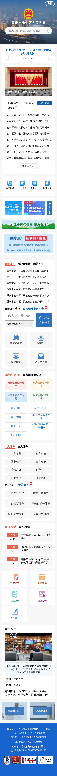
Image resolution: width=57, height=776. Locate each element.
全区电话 (23, 729)
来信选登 (10, 527)
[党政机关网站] (15, 760)
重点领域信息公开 (33, 374)
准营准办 (16, 469)
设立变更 (41, 461)
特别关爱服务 (16, 514)
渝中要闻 (44, 103)
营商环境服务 (41, 493)
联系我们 (11, 729)
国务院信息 (12, 103)
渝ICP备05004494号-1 (33, 746)
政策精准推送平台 (35, 308)
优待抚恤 (41, 477)
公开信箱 (46, 729)
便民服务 (25, 484)
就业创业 (16, 461)
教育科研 (41, 453)
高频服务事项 (41, 514)
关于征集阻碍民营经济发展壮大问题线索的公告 (28, 250)
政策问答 (38, 263)
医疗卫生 (41, 469)
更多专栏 (50, 208)
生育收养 (16, 453)
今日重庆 (28, 103)
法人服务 (23, 446)
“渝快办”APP (16, 493)
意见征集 (24, 527)
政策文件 (10, 263)
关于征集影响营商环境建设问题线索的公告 (28, 245)
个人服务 (10, 446)
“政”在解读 (24, 263)
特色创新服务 (16, 503)
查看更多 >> (28, 166)
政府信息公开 (12, 374)
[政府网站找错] (29, 760)
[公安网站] (7, 760)
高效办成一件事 (41, 503)
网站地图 (34, 729)
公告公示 (12, 107)
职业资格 (16, 477)
